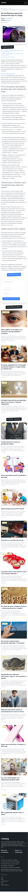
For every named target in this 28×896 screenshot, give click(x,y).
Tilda (2, 877)
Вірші (2, 879)
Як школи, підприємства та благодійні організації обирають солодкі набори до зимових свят (13, 367)
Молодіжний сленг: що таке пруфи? (10, 863)
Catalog (3, 2)
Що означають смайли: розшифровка (10, 867)
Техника (4, 382)
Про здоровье (6, 312)
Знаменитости (4, 881)
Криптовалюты (5, 885)
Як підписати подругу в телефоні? (9, 860)
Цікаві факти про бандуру (7, 865)
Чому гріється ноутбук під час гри (12, 540)
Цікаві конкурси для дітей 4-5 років (12, 509)
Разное (4, 424)
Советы (4, 347)
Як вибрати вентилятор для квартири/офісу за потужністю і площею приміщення (13, 402)
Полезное (8, 20)
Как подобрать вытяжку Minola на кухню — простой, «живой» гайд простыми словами (12, 870)
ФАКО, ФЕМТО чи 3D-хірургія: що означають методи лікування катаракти (11, 331)
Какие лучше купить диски (7, 57)
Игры (2, 883)
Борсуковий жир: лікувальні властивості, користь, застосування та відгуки (14, 676)
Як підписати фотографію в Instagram (10, 862)
